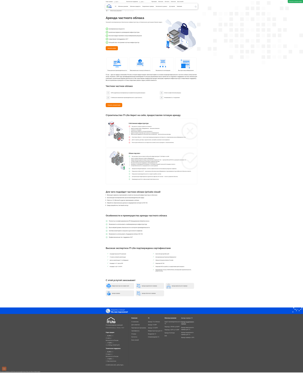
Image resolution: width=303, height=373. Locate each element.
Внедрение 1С (152, 334)
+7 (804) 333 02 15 (112, 343)
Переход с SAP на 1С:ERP (172, 329)
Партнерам (154, 1)
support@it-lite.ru (112, 354)
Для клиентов (135, 324)
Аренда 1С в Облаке (154, 321)
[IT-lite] (109, 6)
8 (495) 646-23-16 (119, 1)
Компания (160, 1)
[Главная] (106, 10)
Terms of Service (34, 371)
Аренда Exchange (170, 333)
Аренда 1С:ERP (152, 324)
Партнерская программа (138, 328)
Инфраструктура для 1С (155, 331)
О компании (134, 321)
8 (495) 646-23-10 (145, 1)
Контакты (167, 1)
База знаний (180, 1)
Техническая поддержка (113, 348)
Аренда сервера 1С (187, 318)
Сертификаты (135, 331)
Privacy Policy (25, 371)
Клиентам (173, 1)
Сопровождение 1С (153, 337)
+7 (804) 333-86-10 (112, 359)
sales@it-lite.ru (111, 338)
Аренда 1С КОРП (153, 328)
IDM (166, 336)
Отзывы (133, 334)
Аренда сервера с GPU (187, 337)
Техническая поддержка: (132, 1)
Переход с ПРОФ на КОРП (172, 326)
